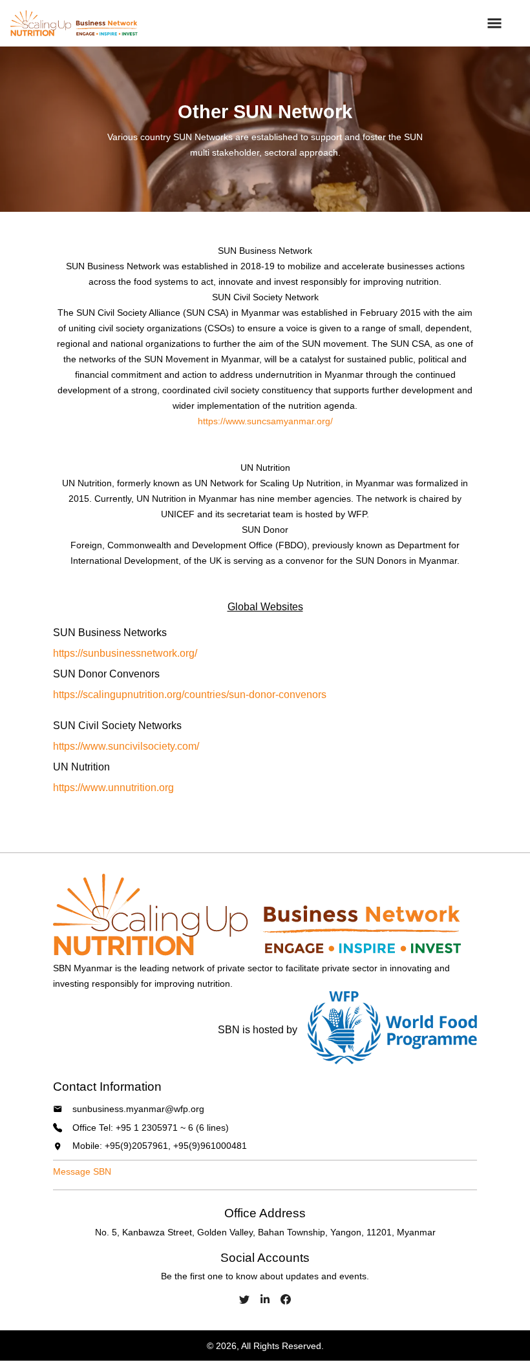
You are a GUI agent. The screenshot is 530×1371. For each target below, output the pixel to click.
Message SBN (82, 1171)
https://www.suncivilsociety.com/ (126, 746)
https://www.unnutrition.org (113, 787)
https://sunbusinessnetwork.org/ (125, 653)
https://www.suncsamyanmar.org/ (265, 421)
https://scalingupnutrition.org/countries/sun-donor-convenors (189, 694)
